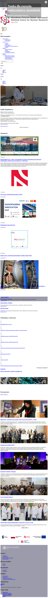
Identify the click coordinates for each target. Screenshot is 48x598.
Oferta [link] (4, 53)
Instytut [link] (6, 43)
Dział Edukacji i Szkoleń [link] (9, 55)
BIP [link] (1, 585)
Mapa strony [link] (7, 40)
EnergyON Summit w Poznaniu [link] (8, 471)
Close (2, 74)
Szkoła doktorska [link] (8, 57)
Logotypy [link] (4, 570)
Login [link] (5, 72)
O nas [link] (4, 41)
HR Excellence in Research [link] (8, 557)
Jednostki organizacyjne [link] (7, 578)
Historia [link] (6, 47)
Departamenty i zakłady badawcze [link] (11, 46)
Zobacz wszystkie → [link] (4, 394)
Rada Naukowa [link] (8, 45)
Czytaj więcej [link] (3, 196)
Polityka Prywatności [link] (7, 595)
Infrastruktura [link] (7, 51)
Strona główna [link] (5, 38)
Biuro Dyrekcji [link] (5, 576)
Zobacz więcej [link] (3, 300)
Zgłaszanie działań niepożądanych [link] (9, 579)
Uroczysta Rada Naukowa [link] (6, 497)
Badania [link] (4, 48)
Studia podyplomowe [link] (9, 58)
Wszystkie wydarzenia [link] (42, 367)
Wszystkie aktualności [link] (4, 135)
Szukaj (2, 61)
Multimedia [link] (5, 571)
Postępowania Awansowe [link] (10, 56)
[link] (1, 595)
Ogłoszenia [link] (5, 555)
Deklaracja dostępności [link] (7, 594)
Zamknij (2, 85)
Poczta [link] (4, 82)
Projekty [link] (6, 50)
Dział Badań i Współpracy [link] (10, 52)
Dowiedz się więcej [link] (4, 126)
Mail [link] (4, 71)
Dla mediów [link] (5, 577)
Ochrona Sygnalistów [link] (7, 593)
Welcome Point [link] (5, 559)
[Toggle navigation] (1, 33)
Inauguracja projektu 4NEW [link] (7, 445)
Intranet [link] (4, 70)
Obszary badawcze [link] (8, 49)
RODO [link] (4, 596)
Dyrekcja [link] (7, 44)
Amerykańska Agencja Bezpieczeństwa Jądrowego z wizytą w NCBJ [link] (16, 522)
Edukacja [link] (4, 54)
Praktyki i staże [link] (5, 556)
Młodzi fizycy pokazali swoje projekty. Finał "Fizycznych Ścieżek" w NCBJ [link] (18, 419)
